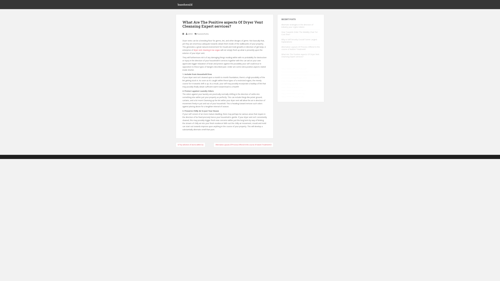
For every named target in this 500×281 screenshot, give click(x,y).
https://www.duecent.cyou (292, 87)
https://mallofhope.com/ (296, 78)
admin (190, 34)
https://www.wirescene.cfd (292, 96)
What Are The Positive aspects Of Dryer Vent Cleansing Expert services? (300, 55)
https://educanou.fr (291, 84)
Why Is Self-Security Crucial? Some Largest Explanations (299, 40)
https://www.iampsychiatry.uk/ (294, 68)
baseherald (185, 4)
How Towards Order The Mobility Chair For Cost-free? (299, 33)
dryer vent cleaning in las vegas (207, 50)
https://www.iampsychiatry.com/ (294, 72)
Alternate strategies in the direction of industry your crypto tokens (297, 25)
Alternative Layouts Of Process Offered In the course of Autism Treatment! (300, 48)
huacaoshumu (203, 34)
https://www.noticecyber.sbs (293, 93)
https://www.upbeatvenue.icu (293, 90)
